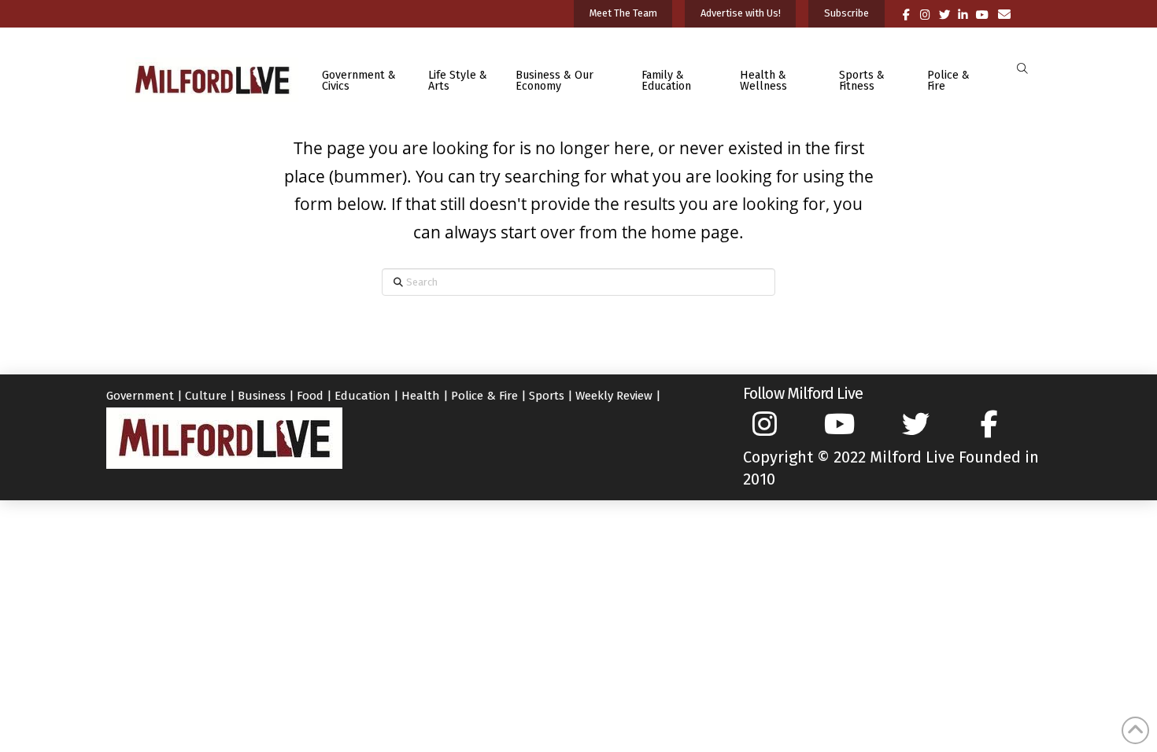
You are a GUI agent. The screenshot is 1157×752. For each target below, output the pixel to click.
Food (310, 396)
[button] (1022, 69)
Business (262, 396)
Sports (546, 396)
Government (140, 396)
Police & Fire (484, 396)
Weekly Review (613, 396)
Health (420, 396)
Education (362, 396)
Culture (206, 396)
